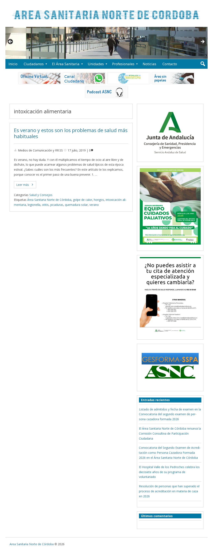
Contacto (169, 63)
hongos (99, 200)
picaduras (56, 205)
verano (94, 205)
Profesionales (123, 63)
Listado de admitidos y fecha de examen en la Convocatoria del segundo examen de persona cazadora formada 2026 (170, 414)
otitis (45, 205)
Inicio (13, 63)
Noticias (149, 63)
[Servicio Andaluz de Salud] (170, 157)
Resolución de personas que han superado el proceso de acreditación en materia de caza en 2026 (169, 491)
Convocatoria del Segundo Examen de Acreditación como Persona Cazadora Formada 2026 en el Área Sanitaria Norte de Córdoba (170, 453)
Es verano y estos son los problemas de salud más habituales (71, 133)
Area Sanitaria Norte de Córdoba (32, 544)
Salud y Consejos (40, 195)
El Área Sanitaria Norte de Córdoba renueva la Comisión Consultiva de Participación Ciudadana (170, 433)
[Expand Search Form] (203, 64)
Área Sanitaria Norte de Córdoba (49, 200)
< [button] (10, 42)
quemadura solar (76, 205)
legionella (34, 205)
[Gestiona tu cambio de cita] (170, 206)
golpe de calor (82, 200)
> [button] (202, 42)
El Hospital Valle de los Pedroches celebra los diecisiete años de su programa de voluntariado (169, 472)
